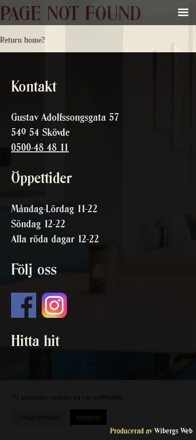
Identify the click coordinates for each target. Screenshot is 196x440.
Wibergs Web (173, 430)
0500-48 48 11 (40, 147)
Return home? (22, 40)
